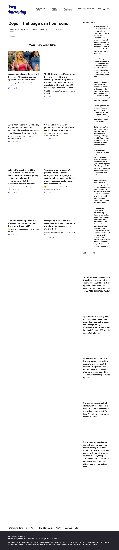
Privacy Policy (13, 539)
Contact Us (55, 539)
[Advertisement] (97, 504)
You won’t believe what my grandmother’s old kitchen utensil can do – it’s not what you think (59, 127)
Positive (81, 8)
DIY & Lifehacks (46, 528)
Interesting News (16, 528)
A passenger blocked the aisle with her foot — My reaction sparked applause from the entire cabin (23, 77)
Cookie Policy (40, 539)
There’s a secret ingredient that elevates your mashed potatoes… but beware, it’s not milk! (23, 223)
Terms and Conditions (26, 539)
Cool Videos (31, 528)
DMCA (48, 539)
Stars (99, 8)
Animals (90, 8)
